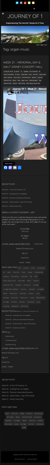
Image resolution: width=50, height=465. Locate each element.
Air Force (17, 74)
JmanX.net (25, 258)
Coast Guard (42, 74)
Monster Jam (13, 293)
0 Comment (34, 71)
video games (14, 306)
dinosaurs (6, 276)
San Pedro (14, 302)
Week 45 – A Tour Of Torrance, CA (13, 190)
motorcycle (23, 293)
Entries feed (9, 336)
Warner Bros (24, 306)
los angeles (40, 289)
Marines (34, 77)
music (38, 293)
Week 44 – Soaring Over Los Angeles (14, 194)
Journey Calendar (32, 459)
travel (38, 302)
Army (30, 74)
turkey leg (6, 306)
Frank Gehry (17, 77)
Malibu (5, 293)
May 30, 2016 (9, 71)
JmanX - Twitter (25, 262)
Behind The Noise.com (24, 248)
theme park (30, 302)
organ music (25, 80)
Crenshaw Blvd (38, 272)
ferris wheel (21, 281)
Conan (24, 272)
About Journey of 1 (20, 459)
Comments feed (10, 340)
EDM (36, 276)
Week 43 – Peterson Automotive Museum (16, 198)
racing (32, 297)
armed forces (24, 74)
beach (9, 272)
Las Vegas (35, 285)
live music (23, 289)
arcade (33, 268)
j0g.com (25, 253)
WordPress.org (10, 344)
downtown (24, 276)
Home (37, 45)
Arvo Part (35, 74)
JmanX (17, 71)
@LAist (24, 238)
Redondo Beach (33, 80)
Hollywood (18, 285)
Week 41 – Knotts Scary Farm (12, 206)
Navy (19, 80)
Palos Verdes (14, 297)
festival (29, 281)
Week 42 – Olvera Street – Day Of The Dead (17, 202)
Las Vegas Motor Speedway (10, 289)
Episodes (26, 71)
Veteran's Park (7, 83)
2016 (19, 268)
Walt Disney (22, 83)
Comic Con (16, 272)
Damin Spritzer (8, 77)
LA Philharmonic (26, 77)
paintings (6, 297)
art (4, 272)
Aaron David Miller (9, 74)
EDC (31, 276)
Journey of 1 (27, 285)
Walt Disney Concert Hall (33, 83)
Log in (8, 332)
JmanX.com (39, 244)
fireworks (36, 281)
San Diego (6, 302)
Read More (8, 163)
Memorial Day (7, 80)
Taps (40, 80)
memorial (39, 77)
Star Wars (22, 302)
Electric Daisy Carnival (9, 281)
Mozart (14, 80)
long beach (32, 289)
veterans (15, 83)
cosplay (30, 272)
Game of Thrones (8, 285)
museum (31, 293)
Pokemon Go (24, 297)
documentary (15, 276)
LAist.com (25, 231)
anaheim (26, 268)
